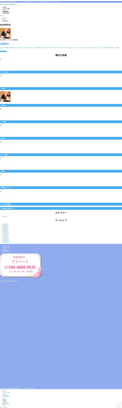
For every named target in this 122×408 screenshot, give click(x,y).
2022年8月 (5, 227)
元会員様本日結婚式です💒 (8, 208)
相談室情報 (5, 250)
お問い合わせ (6, 251)
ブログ (4, 248)
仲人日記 (15, 39)
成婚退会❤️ (4, 171)
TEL (4, 404)
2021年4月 (5, 236)
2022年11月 (6, 225)
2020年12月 (6, 239)
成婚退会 (4, 43)
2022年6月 (5, 228)
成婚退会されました (6, 187)
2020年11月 (6, 240)
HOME (4, 245)
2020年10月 (6, 242)
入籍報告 (3, 88)
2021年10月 (6, 233)
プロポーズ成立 (5, 72)
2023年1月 (5, 224)
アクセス (5, 401)
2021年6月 (5, 234)
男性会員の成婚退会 (6, 204)
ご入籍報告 (4, 121)
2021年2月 (5, 237)
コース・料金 (6, 247)
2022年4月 (5, 230)
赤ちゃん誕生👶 (5, 154)
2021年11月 (6, 231)
